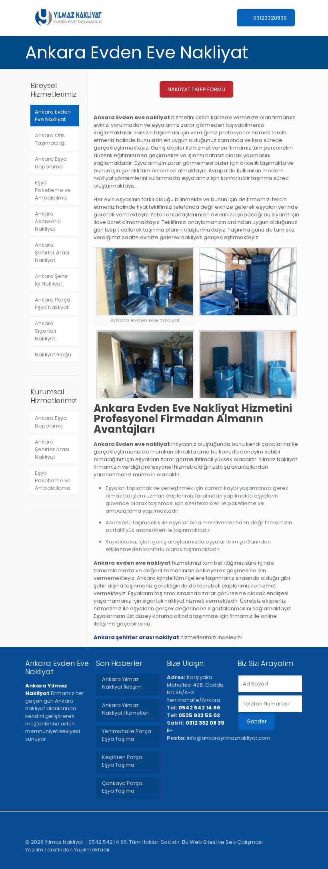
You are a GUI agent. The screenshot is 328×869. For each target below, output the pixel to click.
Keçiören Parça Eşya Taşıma (122, 761)
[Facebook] (247, 857)
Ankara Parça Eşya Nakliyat (52, 303)
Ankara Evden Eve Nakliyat (53, 115)
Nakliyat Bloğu (53, 354)
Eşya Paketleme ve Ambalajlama (53, 480)
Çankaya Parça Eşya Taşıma (122, 787)
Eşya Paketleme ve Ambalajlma (53, 190)
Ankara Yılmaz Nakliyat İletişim (122, 683)
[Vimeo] (269, 857)
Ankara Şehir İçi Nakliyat (51, 280)
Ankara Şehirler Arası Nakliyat (52, 252)
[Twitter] (258, 857)
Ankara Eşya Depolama (51, 162)
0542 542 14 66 (199, 707)
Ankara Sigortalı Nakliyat (45, 331)
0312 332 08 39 (205, 723)
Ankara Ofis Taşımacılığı (50, 139)
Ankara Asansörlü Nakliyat (48, 221)
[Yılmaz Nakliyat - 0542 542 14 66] (68, 18)
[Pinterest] (290, 857)
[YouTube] (280, 857)
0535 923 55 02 (199, 715)
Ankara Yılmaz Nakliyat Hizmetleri (126, 709)
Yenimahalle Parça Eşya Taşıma (126, 735)
